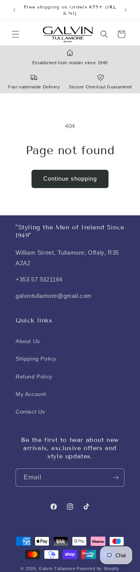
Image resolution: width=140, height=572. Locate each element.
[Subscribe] (115, 477)
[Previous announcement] (14, 10)
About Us (28, 341)
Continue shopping (70, 178)
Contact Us (30, 411)
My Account (31, 394)
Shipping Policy (36, 359)
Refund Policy (34, 376)
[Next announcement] (125, 10)
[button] (15, 34)
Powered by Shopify (98, 568)
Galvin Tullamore (58, 568)
